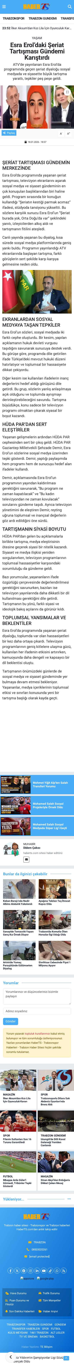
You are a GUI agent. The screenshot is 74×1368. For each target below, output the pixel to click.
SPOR (44, 1094)
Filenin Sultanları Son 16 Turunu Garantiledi (17, 1141)
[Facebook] (10, 1271)
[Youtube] (44, 1271)
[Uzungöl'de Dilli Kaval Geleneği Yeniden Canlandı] (56, 1121)
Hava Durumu (18, 1293)
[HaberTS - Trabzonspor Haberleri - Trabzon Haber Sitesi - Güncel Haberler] (36, 6)
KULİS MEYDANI (18, 1332)
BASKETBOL (47, 1336)
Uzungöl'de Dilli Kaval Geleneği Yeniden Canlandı (53, 1142)
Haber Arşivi (50, 1311)
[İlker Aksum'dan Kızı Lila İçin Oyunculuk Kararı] (18, 1080)
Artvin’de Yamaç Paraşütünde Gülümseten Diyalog (17, 965)
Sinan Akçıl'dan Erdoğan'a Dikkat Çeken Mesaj (55, 1182)
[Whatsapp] (57, 1271)
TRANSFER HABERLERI (26, 1328)
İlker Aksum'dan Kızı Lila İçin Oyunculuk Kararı (37, 28)
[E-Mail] (26, 860)
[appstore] (27, 1279)
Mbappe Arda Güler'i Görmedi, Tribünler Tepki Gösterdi (17, 1183)
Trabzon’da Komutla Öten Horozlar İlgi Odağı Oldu (53, 933)
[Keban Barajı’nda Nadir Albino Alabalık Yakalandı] (19, 888)
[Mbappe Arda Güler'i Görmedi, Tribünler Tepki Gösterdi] (18, 1162)
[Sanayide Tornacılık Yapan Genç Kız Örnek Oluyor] (19, 919)
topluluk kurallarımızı (38, 1033)
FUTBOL (8, 1176)
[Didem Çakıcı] (11, 850)
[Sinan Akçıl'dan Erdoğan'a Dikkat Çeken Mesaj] (56, 1162)
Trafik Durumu (51, 1293)
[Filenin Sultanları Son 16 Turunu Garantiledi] (18, 1121)
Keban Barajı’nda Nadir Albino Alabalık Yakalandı (17, 902)
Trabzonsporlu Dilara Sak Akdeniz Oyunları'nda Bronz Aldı (55, 1101)
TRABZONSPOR (13, 18)
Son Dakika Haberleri (21, 1311)
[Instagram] (30, 1271)
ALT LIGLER (57, 1332)
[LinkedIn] (37, 1271)
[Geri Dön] (10, 1357)
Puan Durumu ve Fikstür (17, 1302)
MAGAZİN (9, 1094)
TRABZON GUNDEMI (43, 18)
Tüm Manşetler (52, 1300)
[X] (17, 1271)
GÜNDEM (60, 1324)
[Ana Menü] (4, 7)
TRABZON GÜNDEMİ (53, 1135)
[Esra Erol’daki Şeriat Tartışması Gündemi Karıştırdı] (37, 107)
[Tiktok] (50, 1271)
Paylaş (11, 133)
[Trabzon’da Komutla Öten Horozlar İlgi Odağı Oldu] (55, 919)
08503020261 (39, 1249)
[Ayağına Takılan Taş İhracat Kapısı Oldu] (55, 888)
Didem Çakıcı (31, 847)
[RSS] (64, 1271)
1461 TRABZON (39, 1332)
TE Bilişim (46, 1346)
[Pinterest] (24, 1271)
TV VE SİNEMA (28, 1336)
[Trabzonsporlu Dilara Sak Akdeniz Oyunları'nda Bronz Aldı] (56, 1080)
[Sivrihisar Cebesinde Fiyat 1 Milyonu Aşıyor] (55, 950)
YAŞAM (37, 38)
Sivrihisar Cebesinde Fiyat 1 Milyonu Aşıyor (55, 964)
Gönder (11, 1021)
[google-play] (45, 1279)
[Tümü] (69, 1199)
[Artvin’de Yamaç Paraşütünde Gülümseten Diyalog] (19, 950)
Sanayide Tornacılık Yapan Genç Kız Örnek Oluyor (18, 933)
